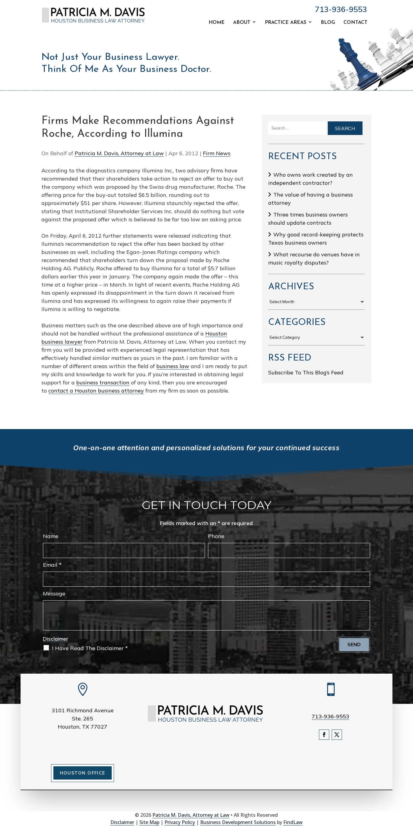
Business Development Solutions (238, 822)
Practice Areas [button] (285, 22)
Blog (328, 22)
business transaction (102, 382)
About (241, 22)
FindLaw (293, 822)
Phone (216, 536)
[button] (407, 793)
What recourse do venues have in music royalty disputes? (314, 258)
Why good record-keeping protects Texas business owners (315, 238)
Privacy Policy (179, 822)
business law (172, 366)
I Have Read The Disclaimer (90, 648)
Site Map (149, 822)
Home (217, 22)
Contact (355, 22)
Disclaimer (55, 639)
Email (52, 564)
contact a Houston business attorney (96, 390)
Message (54, 593)
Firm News (216, 153)
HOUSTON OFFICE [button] (83, 773)
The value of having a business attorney (310, 198)
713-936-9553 (341, 9)
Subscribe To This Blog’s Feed (305, 372)
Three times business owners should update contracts (308, 218)
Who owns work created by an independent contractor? (310, 178)
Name (50, 536)
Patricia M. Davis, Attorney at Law (119, 153)
